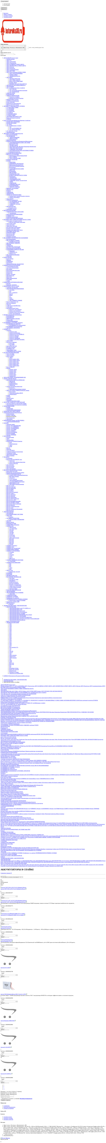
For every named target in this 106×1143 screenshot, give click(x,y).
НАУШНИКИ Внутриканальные (17, 325)
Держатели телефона (14, 97)
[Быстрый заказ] (5, 937)
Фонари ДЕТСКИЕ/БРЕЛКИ (13, 425)
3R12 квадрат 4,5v (13, 647)
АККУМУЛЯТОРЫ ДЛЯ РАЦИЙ (17, 616)
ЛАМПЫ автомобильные (12, 101)
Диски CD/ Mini (10, 354)
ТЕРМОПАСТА (13, 252)
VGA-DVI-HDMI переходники (16, 481)
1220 (10, 626)
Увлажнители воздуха (14, 151)
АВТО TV (8, 60)
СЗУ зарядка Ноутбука (14, 129)
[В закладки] (7, 937)
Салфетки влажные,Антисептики (14, 451)
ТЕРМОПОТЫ (10, 193)
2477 (10, 646)
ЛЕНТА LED (9, 570)
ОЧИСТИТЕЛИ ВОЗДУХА (16, 147)
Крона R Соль (12, 670)
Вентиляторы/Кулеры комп (13, 270)
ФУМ (10, 446)
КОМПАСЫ (12, 382)
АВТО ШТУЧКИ (10, 71)
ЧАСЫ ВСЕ (6, 457)
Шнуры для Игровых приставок (17, 222)
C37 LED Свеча (13, 528)
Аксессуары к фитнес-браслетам (17, 462)
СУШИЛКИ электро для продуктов (18, 180)
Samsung (11, 299)
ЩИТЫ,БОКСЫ (10, 603)
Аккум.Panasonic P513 (6, 941)
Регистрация (6, 5)
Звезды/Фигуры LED (11, 346)
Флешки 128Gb (13, 369)
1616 (10, 629)
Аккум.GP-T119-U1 (6, 928)
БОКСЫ (11, 604)
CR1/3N (11, 651)
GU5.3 (10, 557)
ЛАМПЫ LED (9, 526)
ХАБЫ (8, 280)
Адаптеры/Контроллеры (12, 266)
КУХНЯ (8, 160)
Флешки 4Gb (12, 373)
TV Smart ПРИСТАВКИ (12, 107)
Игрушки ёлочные (10, 347)
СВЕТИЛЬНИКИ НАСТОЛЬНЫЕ (14, 592)
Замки (7, 438)
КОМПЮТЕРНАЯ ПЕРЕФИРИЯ (11, 265)
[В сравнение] (8, 937)
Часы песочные (10, 467)
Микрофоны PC (10, 275)
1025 (10, 623)
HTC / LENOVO (13, 292)
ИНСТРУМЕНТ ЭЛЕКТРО (13, 243)
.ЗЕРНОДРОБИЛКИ (14, 137)
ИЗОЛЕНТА (12, 580)
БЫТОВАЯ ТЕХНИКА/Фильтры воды (13, 133)
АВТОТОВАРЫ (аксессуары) (10, 57)
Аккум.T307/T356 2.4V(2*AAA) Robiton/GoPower (13, 889)
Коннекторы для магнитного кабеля (15, 472)
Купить (2, 897)
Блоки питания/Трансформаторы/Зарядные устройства (16, 120)
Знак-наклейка (10, 440)
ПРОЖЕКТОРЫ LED (11, 575)
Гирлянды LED (13, 331)
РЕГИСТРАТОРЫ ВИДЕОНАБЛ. (14, 218)
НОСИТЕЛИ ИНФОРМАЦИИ (11, 352)
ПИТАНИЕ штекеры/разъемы (16, 484)
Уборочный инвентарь (11, 454)
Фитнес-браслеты (13, 463)
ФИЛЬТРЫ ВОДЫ (11, 206)
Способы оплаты (7, 17)
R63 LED (11, 541)
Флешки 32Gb (12, 372)
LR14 (10, 660)
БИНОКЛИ (12, 381)
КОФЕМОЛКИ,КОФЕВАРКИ (13, 153)
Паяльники (12, 250)
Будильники (9, 458)
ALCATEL (11, 290)
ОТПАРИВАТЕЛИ (14, 202)
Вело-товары (12, 391)
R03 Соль (11, 663)
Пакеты (8, 447)
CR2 (10, 653)
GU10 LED (12, 535)
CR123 (11, 652)
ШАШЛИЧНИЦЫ (13, 185)
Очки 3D (8, 304)
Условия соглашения (8, 1108)
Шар (10, 569)
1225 (10, 627)
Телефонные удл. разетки (12, 597)
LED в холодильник (14, 537)
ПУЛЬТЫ (8, 119)
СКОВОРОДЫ (13, 177)
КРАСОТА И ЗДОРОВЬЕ (12, 154)
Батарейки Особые (13, 668)
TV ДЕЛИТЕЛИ (10, 111)
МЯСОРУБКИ (12, 172)
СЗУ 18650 (9, 124)
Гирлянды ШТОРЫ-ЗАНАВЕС (17, 339)
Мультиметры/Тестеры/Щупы (13, 248)
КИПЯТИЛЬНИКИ (11, 140)
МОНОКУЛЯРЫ (13, 384)
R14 (10, 665)
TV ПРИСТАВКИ (10, 115)
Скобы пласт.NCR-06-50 (15, 586)
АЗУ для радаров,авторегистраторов (18, 90)
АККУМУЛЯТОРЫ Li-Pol (15, 609)
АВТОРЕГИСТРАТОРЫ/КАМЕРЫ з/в (15, 85)
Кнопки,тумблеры (10, 415)
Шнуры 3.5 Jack (10, 485)
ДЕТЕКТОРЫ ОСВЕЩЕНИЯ (16, 519)
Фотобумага (9, 262)
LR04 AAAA (12, 656)
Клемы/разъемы (10, 413)
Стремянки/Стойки (11, 453)
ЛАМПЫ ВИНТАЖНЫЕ (12, 549)
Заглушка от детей (13, 579)
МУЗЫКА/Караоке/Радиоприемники (12, 314)
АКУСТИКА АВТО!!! (14, 80)
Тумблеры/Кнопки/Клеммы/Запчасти (12, 412)
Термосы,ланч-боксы (14, 197)
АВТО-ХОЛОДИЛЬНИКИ (15, 73)
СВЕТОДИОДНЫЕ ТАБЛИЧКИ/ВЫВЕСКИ (14, 377)
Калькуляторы (9, 258)
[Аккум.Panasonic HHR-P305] (8, 1019)
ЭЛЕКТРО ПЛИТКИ (14, 187)
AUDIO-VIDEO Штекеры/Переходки (18, 475)
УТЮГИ (11, 205)
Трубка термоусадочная (15, 587)
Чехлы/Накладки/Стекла (12, 308)
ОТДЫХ (8, 397)
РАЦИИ (8, 407)
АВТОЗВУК (9, 77)
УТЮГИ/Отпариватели (12, 200)
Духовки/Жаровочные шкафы (16, 168)
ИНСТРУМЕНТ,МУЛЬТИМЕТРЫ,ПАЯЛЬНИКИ (15, 237)
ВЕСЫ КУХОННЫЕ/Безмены (16, 166)
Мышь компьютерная (11, 278)
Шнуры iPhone (10, 490)
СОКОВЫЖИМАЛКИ (15, 179)
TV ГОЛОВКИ (10, 110)
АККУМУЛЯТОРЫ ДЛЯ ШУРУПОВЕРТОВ (20, 617)
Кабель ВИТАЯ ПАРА (11, 471)
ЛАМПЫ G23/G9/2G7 (11, 545)
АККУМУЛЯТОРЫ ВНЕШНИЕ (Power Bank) (20, 614)
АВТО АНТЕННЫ (11, 61)
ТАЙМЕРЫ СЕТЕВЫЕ (12, 596)
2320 (10, 638)
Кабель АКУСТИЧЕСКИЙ (16, 81)
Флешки (8, 368)
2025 (10, 635)
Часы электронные (11, 468)
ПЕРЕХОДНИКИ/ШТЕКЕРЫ (13, 473)
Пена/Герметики (13, 443)
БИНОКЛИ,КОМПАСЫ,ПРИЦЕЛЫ (15, 380)
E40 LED (11, 530)
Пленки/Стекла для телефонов (16, 312)
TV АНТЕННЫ (10, 108)
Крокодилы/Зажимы (23, 803)
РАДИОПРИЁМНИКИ (12, 321)
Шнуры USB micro (11, 494)
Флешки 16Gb (12, 370)
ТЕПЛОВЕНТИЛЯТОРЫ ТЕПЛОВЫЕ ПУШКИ (21, 150)
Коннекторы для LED (14, 571)
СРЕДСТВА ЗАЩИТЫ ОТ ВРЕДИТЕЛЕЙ (14, 402)
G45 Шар (11, 532)
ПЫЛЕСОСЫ (9, 189)
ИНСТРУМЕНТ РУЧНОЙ (12, 240)
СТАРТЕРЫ (12, 561)
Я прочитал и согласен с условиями (17, 1098)
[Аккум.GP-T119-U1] (6, 926)
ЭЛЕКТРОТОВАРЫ (8, 511)
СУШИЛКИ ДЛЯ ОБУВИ (15, 149)
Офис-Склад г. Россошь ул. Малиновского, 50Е (13, 47)
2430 (10, 643)
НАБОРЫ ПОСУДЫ (14, 174)
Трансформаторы (10, 132)
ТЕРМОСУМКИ (13, 74)
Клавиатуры (9, 273)
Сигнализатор (12, 213)
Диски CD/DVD (10, 355)
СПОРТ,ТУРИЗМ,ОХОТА (9, 378)
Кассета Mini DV (10, 367)
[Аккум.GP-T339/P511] (8, 1072)
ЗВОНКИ (8, 520)
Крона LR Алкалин (14, 669)
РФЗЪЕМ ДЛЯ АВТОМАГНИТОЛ (18, 84)
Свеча (10, 567)
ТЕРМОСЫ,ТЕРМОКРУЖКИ (13, 194)
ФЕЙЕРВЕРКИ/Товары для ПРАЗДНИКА (13, 420)
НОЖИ (8, 395)
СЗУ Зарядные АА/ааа (11, 131)
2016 (10, 634)
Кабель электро (10, 522)
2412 (10, 642)
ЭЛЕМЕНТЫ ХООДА (14, 76)
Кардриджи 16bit (10, 234)
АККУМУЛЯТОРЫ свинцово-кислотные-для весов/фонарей (24, 618)
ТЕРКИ (11, 181)
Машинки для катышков (12, 188)
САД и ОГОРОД (10, 450)
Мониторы (9, 277)
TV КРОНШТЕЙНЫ (11, 114)
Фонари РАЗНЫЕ (10, 433)
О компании (6, 1105)
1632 (10, 631)
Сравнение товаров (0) (6, 873)
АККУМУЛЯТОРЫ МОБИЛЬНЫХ (15, 288)
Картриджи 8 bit (10, 235)
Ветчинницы (12, 167)
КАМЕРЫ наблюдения (12, 217)
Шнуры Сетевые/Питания (12, 506)
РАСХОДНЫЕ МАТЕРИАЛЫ (13, 577)
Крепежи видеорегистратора (16, 98)
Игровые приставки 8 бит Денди (14, 230)
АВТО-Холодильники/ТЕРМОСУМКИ (16, 72)
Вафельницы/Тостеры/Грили (16, 164)
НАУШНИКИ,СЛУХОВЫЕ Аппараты (13, 322)
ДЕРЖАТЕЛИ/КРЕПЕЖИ (12, 95)
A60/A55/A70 (12, 527)
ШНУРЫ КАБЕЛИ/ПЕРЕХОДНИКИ (12, 470)
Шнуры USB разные (11, 497)
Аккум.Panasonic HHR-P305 (8, 1020)
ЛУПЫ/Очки (9, 245)
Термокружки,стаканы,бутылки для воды (19, 196)
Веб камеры (9, 269)
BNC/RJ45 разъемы (14, 476)
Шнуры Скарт (9, 507)
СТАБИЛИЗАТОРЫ (11, 595)
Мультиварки (12, 171)
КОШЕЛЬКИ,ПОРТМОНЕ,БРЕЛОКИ (13, 282)
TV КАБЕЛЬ (9, 112)
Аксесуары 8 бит (10, 224)
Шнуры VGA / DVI (11, 500)
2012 (10, 633)
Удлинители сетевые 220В (12, 601)
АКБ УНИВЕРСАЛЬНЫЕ (15, 300)
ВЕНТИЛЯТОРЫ (13, 144)
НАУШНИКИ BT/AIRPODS (13, 324)
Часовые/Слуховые (14, 672)
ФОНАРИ (6, 423)
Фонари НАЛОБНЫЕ (11, 432)
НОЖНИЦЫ (9, 261)
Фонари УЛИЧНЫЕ (11, 434)
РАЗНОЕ (8, 190)
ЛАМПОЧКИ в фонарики (12, 524)
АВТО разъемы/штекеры (12, 69)
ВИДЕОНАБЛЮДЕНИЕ (9, 210)
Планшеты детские (11, 236)
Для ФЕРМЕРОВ (10, 136)
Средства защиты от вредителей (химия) (16, 403)
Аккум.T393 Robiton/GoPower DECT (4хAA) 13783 (13, 994)
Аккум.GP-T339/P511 (6, 1073)
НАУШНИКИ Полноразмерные (14, 326)
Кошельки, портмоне (11, 284)
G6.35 (10, 553)
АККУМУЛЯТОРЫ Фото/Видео (17, 620)
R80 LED (11, 543)
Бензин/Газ (12, 387)
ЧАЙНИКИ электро (11, 209)
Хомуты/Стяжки (13, 588)
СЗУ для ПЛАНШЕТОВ (15, 128)
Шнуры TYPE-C (10, 493)
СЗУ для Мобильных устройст (13, 125)
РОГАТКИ (9, 399)
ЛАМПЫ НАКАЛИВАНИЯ (13, 562)
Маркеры (8, 260)
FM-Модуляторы (10, 59)
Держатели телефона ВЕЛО (16, 393)
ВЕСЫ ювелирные (11, 239)
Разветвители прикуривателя (13, 103)
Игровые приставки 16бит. (13, 228)
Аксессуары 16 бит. (11, 223)
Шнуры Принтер (10, 505)
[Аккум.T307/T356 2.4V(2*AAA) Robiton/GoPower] (13, 887)
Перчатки (8, 449)
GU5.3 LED (12, 536)
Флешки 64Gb (12, 374)
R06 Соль (11, 664)
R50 (10, 565)
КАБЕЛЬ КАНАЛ (13, 582)
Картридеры (9, 271)
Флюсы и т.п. (12, 253)
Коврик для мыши (10, 274)
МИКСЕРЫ (12, 170)
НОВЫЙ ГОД (6, 329)
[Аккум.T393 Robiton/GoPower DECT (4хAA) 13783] (8, 992)
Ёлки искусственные (11, 342)
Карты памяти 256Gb (14, 360)
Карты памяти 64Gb (14, 365)
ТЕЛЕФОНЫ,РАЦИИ (8, 406)
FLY (10, 291)
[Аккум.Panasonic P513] (7, 939)
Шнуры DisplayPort (11, 488)
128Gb (10, 357)
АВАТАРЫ (12, 593)
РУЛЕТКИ (9, 256)
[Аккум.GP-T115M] (8, 966)
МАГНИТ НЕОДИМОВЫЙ (13, 247)
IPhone (10, 295)
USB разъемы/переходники (16, 480)
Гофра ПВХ (9, 515)
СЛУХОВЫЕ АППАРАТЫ (13, 327)
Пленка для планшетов (15, 310)
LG (10, 296)
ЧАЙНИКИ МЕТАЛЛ (14, 184)
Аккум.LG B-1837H (6, 1047)
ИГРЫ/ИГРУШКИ (11, 232)
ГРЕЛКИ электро (13, 145)
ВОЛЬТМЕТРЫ (10, 94)
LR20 (10, 661)
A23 (10, 648)
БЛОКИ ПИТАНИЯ (11, 123)
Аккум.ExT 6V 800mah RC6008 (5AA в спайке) (12, 915)
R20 (10, 666)
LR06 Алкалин (13, 657)
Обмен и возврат (7, 14)
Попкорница (12, 176)
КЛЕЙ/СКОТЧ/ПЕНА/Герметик (14, 441)
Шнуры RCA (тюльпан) (12, 492)
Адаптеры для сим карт (12, 287)
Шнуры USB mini (10, 496)
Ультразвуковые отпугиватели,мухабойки (16, 404)
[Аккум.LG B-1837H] (8, 1045)
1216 (10, 625)
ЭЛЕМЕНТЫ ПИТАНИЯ (12, 622)
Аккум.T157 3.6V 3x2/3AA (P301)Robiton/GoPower (13, 902)
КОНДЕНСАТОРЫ (11, 523)
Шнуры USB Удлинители (12, 498)
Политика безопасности (9, 1107)
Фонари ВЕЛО (13, 394)
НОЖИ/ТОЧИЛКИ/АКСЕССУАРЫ (18, 175)
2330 (10, 640)
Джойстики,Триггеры (11, 226)
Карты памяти (9, 356)
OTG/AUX (12, 477)
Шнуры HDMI (9, 489)
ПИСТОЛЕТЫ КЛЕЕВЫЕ (12, 254)
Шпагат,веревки (10, 455)
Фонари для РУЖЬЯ (11, 429)
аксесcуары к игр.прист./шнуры (14, 220)
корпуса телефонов (11, 303)
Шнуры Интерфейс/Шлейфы (13, 501)
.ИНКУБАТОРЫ (13, 138)
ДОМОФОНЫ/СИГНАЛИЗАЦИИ (15, 211)
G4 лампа (11, 552)
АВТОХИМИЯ (10, 86)
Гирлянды (8, 330)
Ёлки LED (11, 343)
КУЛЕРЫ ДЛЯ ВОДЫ (11, 159)
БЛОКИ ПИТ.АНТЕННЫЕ (13, 121)
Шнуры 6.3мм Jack (11, 487)
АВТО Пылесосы (10, 68)
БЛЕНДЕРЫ (12, 162)
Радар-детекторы (10, 102)
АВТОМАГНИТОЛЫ (14, 78)
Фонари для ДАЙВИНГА (12, 427)
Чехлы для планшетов (14, 313)
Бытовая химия (10, 437)
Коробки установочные (15, 584)
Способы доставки (8, 15)
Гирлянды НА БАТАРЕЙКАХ (16, 334)
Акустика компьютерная (12, 267)
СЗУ (10, 127)
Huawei (11, 294)
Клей (10, 442)
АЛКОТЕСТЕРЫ (10, 93)
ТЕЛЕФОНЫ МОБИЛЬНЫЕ (13, 410)
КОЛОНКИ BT (10, 317)
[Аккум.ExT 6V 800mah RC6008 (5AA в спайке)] (13, 913)
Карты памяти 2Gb (14, 361)
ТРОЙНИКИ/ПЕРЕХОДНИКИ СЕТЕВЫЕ (17, 599)
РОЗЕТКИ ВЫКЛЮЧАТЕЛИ (13, 590)
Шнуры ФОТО (10, 510)
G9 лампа (11, 554)
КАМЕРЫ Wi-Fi (10, 215)
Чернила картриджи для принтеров (15, 264)
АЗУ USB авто (13, 89)
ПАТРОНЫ (9, 574)
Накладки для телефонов (15, 309)
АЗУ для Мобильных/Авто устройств (15, 87)
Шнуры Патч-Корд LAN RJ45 (13, 503)
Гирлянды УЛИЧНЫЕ (14, 338)
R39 (10, 563)
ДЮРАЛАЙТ (9, 340)
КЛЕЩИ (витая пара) (14, 241)
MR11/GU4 (12, 558)
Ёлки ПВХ (12, 344)
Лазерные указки (10, 424)
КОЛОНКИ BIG (10, 316)
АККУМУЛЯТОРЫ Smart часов (17, 610)
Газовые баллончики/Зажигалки (14, 386)
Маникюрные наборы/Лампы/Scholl (18, 155)
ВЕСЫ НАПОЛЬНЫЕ (11, 134)
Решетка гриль (10, 398)
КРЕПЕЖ (8, 244)
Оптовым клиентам (8, 1119)
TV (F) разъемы (13, 479)
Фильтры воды (13, 207)
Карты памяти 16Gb (14, 359)
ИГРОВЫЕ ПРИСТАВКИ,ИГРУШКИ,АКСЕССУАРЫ (17, 219)
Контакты (5, 13)
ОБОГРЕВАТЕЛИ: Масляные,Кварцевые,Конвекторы (22, 146)
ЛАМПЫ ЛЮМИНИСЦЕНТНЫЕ (14, 560)
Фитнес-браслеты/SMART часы (14, 459)
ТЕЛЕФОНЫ (9, 408)
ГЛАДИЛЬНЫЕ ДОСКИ (15, 201)
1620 (10, 630)
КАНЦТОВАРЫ (7, 257)
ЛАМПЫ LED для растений (13, 548)
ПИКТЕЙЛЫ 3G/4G (14, 483)
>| (3, 1089)
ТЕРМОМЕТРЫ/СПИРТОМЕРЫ (11, 411)
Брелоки (8, 283)
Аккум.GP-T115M (5, 967)
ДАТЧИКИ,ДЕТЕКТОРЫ (12, 518)
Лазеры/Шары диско (11, 350)
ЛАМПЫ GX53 (10, 547)
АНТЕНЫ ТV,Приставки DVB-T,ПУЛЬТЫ (14, 106)
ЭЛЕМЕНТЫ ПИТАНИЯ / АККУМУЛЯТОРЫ (15, 605)
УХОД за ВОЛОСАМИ (15, 158)
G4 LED (11, 531)
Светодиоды (9, 419)
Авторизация (6, 3)
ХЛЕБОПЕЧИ (12, 183)
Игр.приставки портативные (13, 227)
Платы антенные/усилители (13, 117)
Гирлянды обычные (14, 335)
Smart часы (12, 460)
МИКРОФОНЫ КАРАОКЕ (13, 318)
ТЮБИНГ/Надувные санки (13, 400)
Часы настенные (10, 466)
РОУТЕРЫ (9, 279)
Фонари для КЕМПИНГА (12, 428)
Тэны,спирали (9, 198)
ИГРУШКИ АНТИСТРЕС (12, 231)
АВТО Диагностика (11, 63)
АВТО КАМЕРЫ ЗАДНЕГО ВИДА (15, 64)
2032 (10, 637)
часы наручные (10, 464)
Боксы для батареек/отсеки (13, 621)
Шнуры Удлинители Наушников (14, 509)
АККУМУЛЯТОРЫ (11, 607)
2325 (10, 639)
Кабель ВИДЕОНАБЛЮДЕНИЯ (14, 214)
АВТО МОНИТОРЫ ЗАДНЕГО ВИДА (16, 65)
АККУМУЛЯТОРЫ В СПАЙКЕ (17, 613)
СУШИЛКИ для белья (14, 204)
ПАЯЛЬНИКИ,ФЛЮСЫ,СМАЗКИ (15, 249)
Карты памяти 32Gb (14, 363)
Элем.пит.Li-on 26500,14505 (16, 673)
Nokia (10, 297)
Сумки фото (9, 307)
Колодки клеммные (14, 583)
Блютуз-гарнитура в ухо (12, 301)
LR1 (10, 659)
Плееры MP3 (9, 320)
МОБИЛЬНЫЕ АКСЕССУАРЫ (11, 286)
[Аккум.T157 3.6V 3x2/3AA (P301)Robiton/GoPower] (14, 900)
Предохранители (10, 417)
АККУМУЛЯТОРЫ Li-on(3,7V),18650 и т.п (20, 608)
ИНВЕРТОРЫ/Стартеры (12, 99)
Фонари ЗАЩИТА (11, 430)
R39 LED (11, 539)
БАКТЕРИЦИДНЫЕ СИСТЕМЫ (14, 514)
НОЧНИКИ (9, 573)
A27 (10, 650)
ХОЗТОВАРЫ (7, 436)
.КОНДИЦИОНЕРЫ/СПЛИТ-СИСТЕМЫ (19, 142)
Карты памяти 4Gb (14, 364)
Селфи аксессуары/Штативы (13, 305)
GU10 (10, 556)
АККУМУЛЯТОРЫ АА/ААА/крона (18, 612)
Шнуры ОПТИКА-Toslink (12, 502)
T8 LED (11, 544)
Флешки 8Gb (12, 376)
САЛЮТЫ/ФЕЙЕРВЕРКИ (13, 421)
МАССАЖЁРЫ (13, 157)
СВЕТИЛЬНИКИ (10, 591)
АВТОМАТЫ (9, 513)
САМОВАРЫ (9, 192)
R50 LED (11, 540)
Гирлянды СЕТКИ (13, 337)
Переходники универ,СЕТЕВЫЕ (17, 600)
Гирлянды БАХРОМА (14, 333)
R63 (10, 566)
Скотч (10, 445)
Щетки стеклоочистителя (12, 104)
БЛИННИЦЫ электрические (16, 163)
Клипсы (11, 517)
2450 (10, 644)
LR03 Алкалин (13, 655)
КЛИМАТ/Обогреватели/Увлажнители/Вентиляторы (19, 141)
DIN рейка (11, 578)
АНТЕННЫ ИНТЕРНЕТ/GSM (13, 116)
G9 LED (11, 533)
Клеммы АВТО (13, 82)
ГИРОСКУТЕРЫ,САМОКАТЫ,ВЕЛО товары (17, 390)
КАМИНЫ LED (10, 348)
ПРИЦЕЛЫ (12, 385)
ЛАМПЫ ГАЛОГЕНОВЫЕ (13, 550)
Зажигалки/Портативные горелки (17, 389)
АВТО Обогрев (10, 67)
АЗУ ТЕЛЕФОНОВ (14, 91)
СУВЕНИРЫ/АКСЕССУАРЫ (13, 351)
